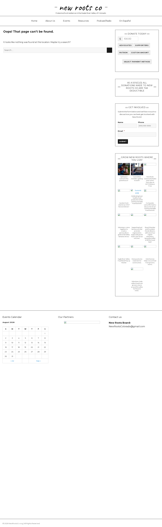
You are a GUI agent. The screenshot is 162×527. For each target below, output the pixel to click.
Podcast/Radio (104, 21)
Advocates (125, 45)
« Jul (12, 361)
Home (34, 21)
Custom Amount (140, 52)
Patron (123, 52)
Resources (83, 21)
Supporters (141, 45)
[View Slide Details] (82, 416)
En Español (125, 21)
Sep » (38, 361)
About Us (50, 21)
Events (66, 21)
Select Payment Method (137, 62)
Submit (123, 141)
